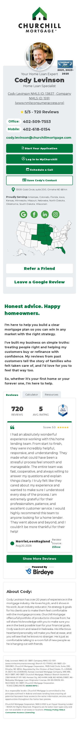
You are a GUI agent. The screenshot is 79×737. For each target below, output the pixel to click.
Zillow (56, 547)
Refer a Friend (39, 268)
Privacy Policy (51, 710)
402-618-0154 (36, 129)
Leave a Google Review (39, 282)
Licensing (30, 712)
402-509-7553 (37, 121)
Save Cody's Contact (41, 180)
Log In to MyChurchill (41, 159)
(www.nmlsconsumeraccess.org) (39, 103)
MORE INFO (31, 686)
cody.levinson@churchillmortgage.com (38, 137)
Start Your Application (40, 148)
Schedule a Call (41, 169)
